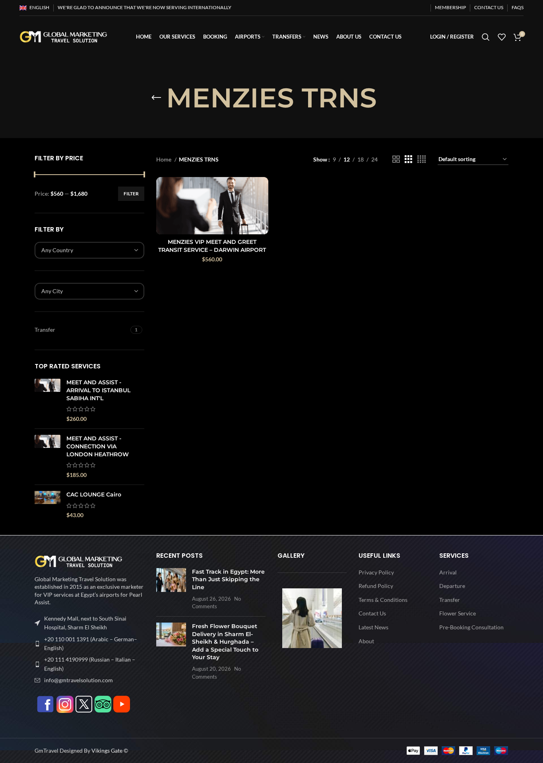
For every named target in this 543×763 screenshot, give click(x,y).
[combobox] (89, 250)
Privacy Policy (376, 571)
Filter (131, 194)
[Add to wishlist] (262, 208)
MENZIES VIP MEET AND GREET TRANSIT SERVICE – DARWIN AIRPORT (212, 245)
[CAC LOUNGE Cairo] (47, 505)
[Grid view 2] (396, 159)
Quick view (262, 190)
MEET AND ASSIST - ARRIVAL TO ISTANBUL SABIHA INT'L (98, 390)
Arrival (448, 571)
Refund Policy (376, 585)
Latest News (373, 626)
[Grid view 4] (421, 159)
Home (164, 159)
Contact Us (372, 613)
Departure (452, 585)
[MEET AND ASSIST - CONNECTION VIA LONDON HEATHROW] (47, 457)
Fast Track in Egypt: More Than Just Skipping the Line (228, 579)
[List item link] (89, 644)
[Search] (486, 37)
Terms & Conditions (383, 599)
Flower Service (457, 613)
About (366, 640)
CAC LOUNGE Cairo (93, 494)
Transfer (449, 599)
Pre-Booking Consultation (471, 626)
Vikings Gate (106, 750)
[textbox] (57, 250)
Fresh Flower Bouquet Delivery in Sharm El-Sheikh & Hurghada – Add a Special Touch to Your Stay (225, 642)
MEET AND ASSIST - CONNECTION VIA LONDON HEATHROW (97, 446)
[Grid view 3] (408, 159)
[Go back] (156, 98)
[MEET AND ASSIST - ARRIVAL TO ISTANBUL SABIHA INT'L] (47, 400)
